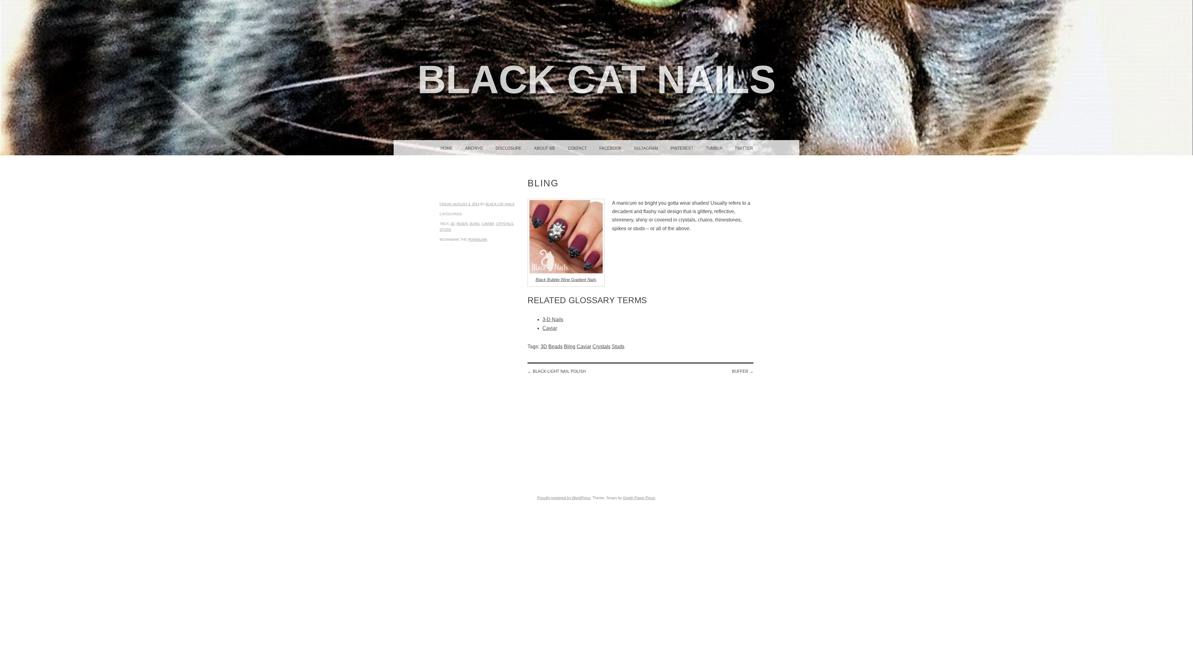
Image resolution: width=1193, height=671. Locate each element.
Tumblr (714, 148)
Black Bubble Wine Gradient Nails (566, 279)
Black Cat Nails (596, 79)
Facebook (610, 148)
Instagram (646, 148)
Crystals (504, 224)
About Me (544, 148)
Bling (475, 224)
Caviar (488, 224)
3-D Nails (552, 319)
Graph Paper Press (639, 498)
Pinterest (681, 148)
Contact (577, 148)
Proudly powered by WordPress (564, 498)
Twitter (744, 148)
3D (452, 224)
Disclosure (509, 148)
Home (447, 148)
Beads (462, 224)
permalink (477, 239)
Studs (445, 229)
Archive (474, 148)
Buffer (742, 371)
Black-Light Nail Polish (557, 371)
